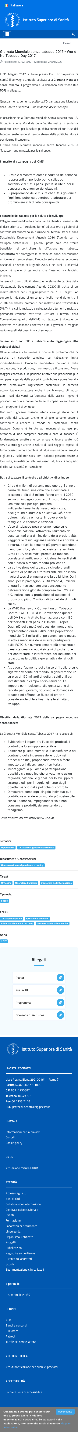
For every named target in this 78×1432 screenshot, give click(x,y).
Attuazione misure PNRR (22, 1168)
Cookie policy (14, 1142)
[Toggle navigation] (7, 34)
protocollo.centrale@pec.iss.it (31, 1106)
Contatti (11, 1137)
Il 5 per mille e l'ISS (18, 1294)
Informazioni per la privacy (23, 1132)
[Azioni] (6, 5)
